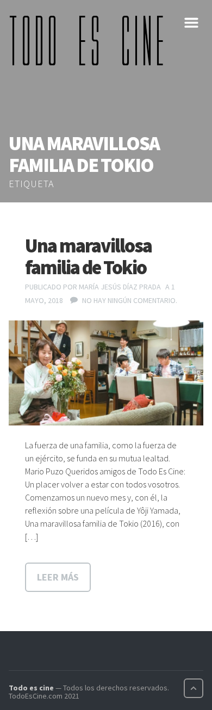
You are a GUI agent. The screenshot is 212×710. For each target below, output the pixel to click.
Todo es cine (31, 688)
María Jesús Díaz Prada (120, 287)
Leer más (58, 577)
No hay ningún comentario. (129, 300)
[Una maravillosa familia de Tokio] (106, 372)
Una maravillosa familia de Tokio (88, 256)
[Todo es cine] (90, 40)
